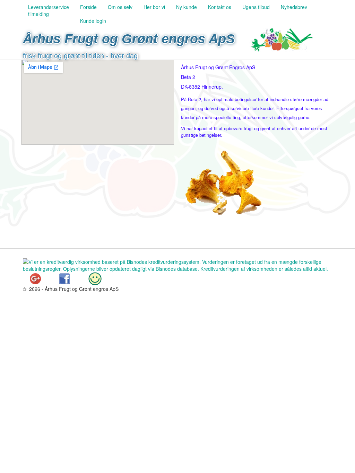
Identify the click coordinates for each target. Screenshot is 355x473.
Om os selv (120, 6)
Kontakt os (219, 6)
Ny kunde (186, 6)
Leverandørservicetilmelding (48, 10)
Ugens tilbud (256, 6)
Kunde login (93, 20)
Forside (88, 6)
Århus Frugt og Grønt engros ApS (129, 39)
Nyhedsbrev (294, 6)
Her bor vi (154, 6)
